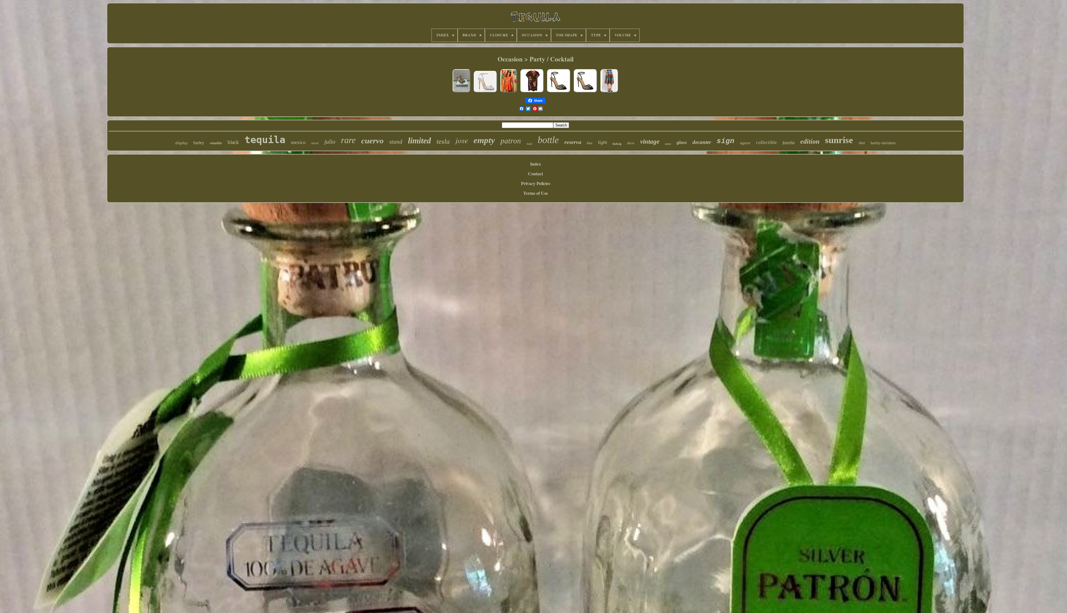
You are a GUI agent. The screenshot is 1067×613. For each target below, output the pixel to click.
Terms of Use (535, 193)
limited (419, 140)
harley (198, 142)
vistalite (216, 143)
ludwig (617, 143)
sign (725, 141)
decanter (701, 142)
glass (682, 142)
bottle (548, 140)
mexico (298, 142)
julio (329, 141)
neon (315, 143)
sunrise (839, 140)
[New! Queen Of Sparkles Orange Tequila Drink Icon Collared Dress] (508, 92)
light (602, 142)
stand (395, 141)
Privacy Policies (535, 183)
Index (535, 164)
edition (809, 141)
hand (529, 143)
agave (745, 143)
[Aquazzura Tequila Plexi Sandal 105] (485, 92)
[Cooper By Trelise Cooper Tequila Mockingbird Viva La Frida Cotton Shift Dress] (532, 92)
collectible (766, 142)
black (233, 142)
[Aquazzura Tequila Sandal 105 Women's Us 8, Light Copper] (462, 92)
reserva (572, 142)
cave (668, 143)
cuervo (372, 140)
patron (510, 141)
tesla (443, 141)
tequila (265, 139)
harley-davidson (883, 143)
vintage (649, 141)
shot (862, 143)
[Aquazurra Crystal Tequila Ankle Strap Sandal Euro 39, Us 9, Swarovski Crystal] (559, 92)
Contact (535, 173)
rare (348, 140)
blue (589, 143)
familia (788, 142)
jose (461, 140)
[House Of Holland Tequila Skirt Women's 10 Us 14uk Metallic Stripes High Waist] (609, 92)
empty (484, 140)
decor (631, 143)
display (181, 143)
